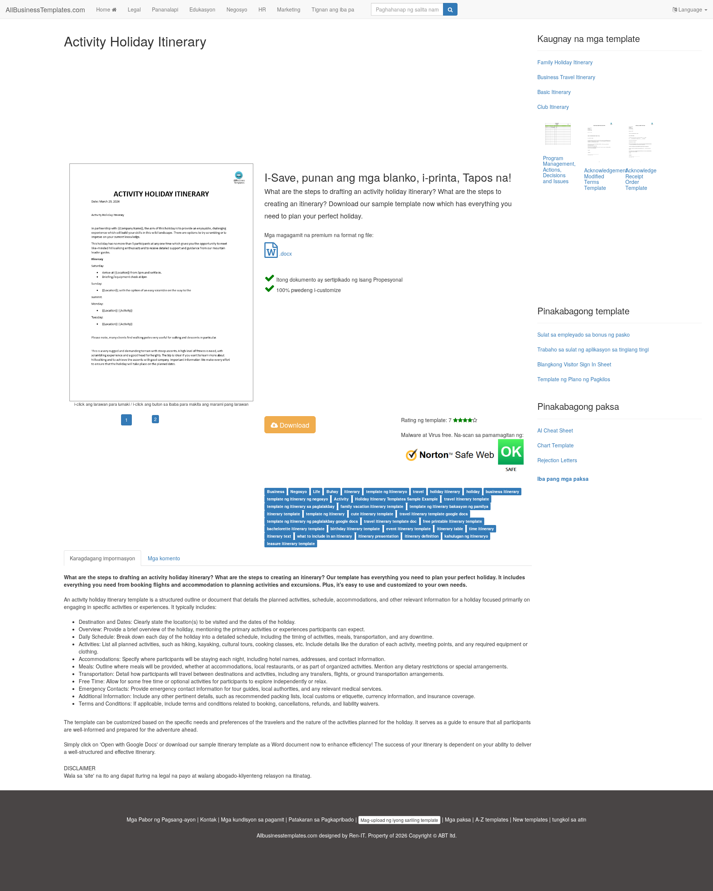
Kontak (208, 819)
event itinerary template (408, 528)
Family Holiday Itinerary (565, 62)
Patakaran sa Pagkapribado (321, 819)
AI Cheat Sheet (555, 430)
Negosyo (237, 9)
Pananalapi (165, 9)
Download (293, 425)
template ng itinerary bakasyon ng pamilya (449, 506)
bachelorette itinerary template (296, 528)
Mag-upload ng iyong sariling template (399, 820)
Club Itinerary (553, 106)
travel (418, 491)
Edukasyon (202, 9)
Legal (134, 9)
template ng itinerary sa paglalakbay (301, 506)
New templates (530, 819)
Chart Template (555, 445)
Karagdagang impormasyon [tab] (102, 558)
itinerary (352, 491)
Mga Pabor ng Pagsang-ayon (161, 819)
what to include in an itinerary (324, 536)
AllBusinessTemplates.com (45, 9)
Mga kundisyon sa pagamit (252, 819)
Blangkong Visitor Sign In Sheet (574, 364)
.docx (285, 253)
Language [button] (690, 9)
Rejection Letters (557, 460)
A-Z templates (491, 819)
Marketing (288, 9)
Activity (341, 499)
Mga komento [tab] (164, 558)
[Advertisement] (286, 104)
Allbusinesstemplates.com (287, 835)
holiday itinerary (445, 491)
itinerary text (279, 536)
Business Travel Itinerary (566, 77)
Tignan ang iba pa (333, 9)
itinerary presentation (378, 536)
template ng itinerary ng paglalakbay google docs (312, 521)
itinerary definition (422, 536)
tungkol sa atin (569, 819)
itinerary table (450, 528)
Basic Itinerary (554, 91)
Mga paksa (458, 819)
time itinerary (481, 528)
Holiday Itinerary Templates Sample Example (396, 499)
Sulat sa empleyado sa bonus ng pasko (583, 334)
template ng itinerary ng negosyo (297, 499)
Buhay (332, 491)
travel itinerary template (466, 499)
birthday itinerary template (355, 528)
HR (262, 9)
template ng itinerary (325, 513)
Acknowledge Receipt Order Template (641, 178)
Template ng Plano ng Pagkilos (573, 379)
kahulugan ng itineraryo (466, 536)
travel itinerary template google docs (434, 513)
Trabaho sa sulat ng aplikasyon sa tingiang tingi (593, 349)
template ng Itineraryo (386, 491)
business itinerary (502, 491)
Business (275, 491)
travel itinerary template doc (390, 521)
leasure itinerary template (291, 543)
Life (316, 491)
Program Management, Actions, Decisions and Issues (559, 169)
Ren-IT (357, 835)
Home (104, 9)
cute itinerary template (372, 513)
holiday (473, 491)
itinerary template (283, 513)
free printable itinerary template (452, 521)
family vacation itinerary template (372, 506)
